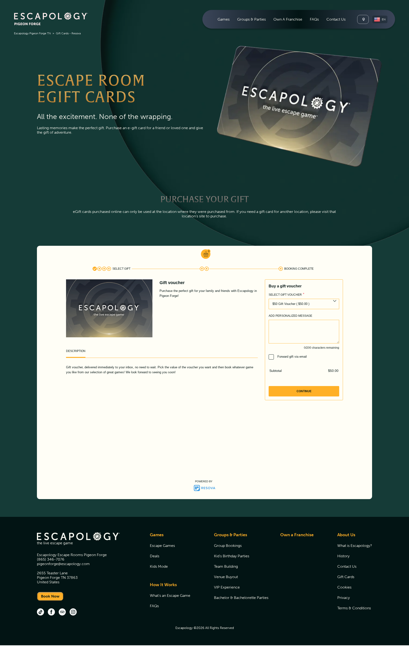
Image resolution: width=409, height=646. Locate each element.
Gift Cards (345, 577)
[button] (379, 19)
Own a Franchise (297, 534)
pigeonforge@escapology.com (63, 564)
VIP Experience (227, 587)
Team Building (226, 566)
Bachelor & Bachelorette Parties (241, 597)
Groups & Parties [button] (251, 19)
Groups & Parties (230, 534)
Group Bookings (228, 545)
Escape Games (162, 545)
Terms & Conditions (354, 608)
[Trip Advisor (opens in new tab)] (62, 612)
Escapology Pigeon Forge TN (32, 33)
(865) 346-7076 (50, 559)
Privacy (343, 597)
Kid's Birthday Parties (231, 556)
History (343, 556)
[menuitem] (224, 19)
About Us (346, 534)
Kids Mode (159, 566)
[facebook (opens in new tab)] (51, 612)
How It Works (163, 584)
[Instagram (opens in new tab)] (73, 612)
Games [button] (224, 19)
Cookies (344, 587)
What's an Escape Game (170, 595)
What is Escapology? (354, 545)
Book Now (50, 596)
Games (157, 534)
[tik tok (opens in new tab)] (40, 612)
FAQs (314, 19)
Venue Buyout (226, 577)
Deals (154, 556)
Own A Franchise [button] (287, 19)
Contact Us (336, 19)
